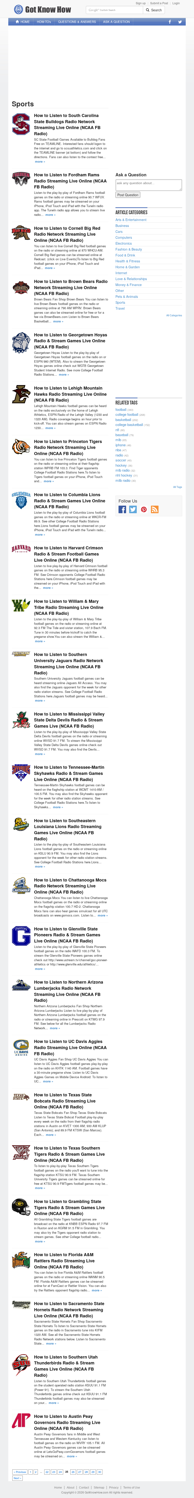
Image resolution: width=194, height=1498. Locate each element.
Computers (123, 237)
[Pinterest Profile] (144, 509)
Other (119, 290)
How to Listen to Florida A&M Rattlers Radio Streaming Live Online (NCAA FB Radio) (64, 1260)
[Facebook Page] (170, 21)
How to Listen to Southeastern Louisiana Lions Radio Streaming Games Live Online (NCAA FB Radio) (67, 829)
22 (47, 1472)
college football (126, 414)
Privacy (114, 1487)
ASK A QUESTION (116, 21)
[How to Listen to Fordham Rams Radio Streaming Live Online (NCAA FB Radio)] (21, 179)
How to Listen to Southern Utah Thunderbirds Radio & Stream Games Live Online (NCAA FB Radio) (66, 1366)
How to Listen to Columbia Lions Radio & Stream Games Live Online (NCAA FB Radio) (69, 500)
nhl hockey (123, 475)
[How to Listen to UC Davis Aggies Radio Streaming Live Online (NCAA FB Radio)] (21, 1047)
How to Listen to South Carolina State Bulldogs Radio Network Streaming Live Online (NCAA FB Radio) (67, 124)
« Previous (20, 1472)
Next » (17, 1478)
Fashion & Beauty (128, 249)
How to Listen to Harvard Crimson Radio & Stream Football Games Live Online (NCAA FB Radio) (68, 554)
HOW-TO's (44, 21)
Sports (120, 302)
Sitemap (99, 1487)
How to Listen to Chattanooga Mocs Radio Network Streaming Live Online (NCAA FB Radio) (70, 886)
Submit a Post (159, 3)
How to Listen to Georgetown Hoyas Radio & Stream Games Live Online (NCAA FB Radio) (70, 341)
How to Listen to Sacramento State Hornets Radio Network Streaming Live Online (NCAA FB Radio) (69, 1309)
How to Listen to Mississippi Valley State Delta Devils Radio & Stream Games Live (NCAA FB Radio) (69, 720)
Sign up (141, 3)
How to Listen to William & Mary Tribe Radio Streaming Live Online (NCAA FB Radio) (68, 607)
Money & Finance (128, 284)
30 (99, 1472)
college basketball (129, 424)
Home (58, 1487)
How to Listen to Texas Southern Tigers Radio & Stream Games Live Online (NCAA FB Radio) (69, 1154)
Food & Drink (125, 255)
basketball (123, 419)
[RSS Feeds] (155, 509)
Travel (120, 308)
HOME (24, 21)
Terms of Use (131, 1487)
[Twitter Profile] (180, 21)
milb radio (122, 480)
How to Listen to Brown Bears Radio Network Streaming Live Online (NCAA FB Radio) (71, 287)
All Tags (177, 487)
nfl (117, 429)
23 (53, 1472)
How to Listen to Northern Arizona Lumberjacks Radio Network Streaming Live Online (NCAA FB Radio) (68, 991)
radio (119, 454)
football (120, 409)
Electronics (123, 243)
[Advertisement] (97, 62)
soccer (120, 459)
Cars (119, 231)
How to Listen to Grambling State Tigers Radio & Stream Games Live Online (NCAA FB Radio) (69, 1207)
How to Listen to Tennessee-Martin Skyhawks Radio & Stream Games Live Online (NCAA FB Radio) (69, 773)
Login (176, 3)
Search (155, 10)
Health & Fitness (127, 261)
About (70, 1487)
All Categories (174, 315)
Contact (84, 1487)
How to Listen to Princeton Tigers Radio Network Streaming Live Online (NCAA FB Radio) (68, 447)
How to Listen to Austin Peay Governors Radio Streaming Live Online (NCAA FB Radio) (67, 1422)
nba (118, 449)
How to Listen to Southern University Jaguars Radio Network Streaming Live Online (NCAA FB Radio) (68, 663)
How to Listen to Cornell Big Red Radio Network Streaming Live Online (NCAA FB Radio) (67, 234)
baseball (121, 434)
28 (86, 1472)
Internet (121, 272)
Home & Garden (127, 267)
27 (79, 1472)
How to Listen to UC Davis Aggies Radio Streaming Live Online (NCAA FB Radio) (70, 1047)
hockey (121, 465)
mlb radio (122, 470)
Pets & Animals (126, 296)
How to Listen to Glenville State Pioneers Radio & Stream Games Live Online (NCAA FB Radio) (67, 935)
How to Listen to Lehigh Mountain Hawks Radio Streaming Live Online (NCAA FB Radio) (70, 394)
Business (122, 225)
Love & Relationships (131, 278)
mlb (118, 439)
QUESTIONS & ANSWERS (77, 21)
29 (93, 1472)
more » (40, 161)
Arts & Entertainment (130, 219)
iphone (120, 444)
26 (73, 1472)
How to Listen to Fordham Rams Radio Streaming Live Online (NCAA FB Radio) (70, 181)
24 (60, 1472)
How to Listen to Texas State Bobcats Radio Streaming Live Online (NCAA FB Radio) (65, 1101)
